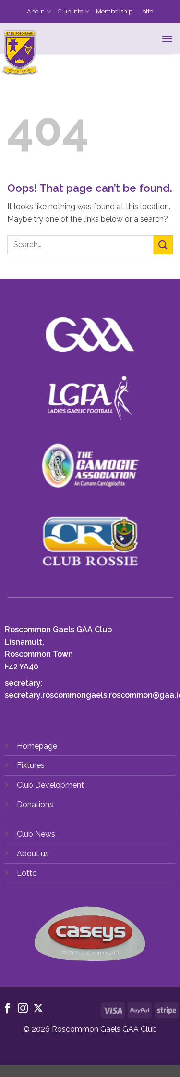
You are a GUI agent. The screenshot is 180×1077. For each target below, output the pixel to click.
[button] (167, 38)
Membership (114, 11)
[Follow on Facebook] (7, 1008)
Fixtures (31, 765)
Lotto (146, 11)
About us (33, 853)
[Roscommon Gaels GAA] (82, 53)
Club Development (50, 784)
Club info (70, 11)
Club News (36, 834)
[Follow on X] (38, 1008)
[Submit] (163, 244)
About (35, 11)
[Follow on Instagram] (23, 1008)
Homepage (37, 746)
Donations (35, 804)
